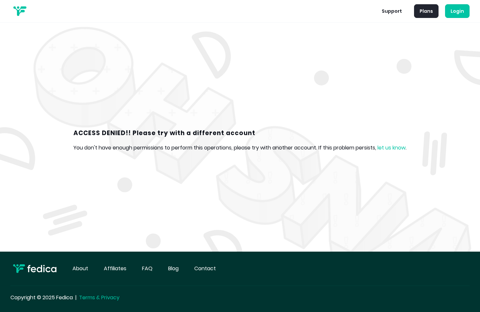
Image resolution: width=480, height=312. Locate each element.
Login (457, 11)
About (80, 268)
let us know (391, 147)
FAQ (147, 268)
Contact (205, 268)
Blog (173, 268)
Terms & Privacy (99, 297)
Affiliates (115, 268)
